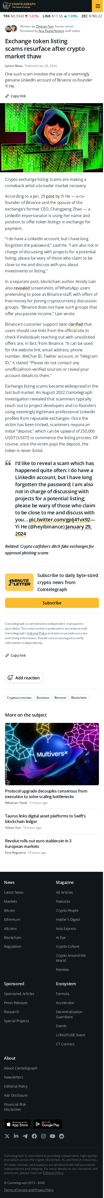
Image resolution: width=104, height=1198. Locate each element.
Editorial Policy (37, 633)
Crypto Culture (68, 946)
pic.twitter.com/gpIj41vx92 (59, 519)
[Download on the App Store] (17, 1124)
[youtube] (52, 1137)
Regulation (12, 946)
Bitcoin (9, 910)
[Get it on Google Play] (48, 1124)
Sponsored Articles (19, 993)
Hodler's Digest (68, 919)
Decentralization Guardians (69, 1014)
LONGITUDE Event (70, 1034)
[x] (7, 1137)
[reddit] (62, 1137)
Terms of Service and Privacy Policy (29, 1190)
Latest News (14, 66)
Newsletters (13, 1077)
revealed (22, 288)
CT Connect (65, 1044)
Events (61, 1025)
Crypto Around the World (71, 958)
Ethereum (12, 919)
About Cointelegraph (20, 1068)
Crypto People (67, 910)
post (50, 196)
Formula (62, 993)
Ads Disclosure (16, 1095)
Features (63, 901)
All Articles (64, 892)
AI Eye (61, 937)
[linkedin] (16, 1137)
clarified (75, 324)
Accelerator (65, 1002)
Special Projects (16, 1020)
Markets (10, 901)
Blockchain (12, 937)
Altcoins (10, 928)
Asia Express (66, 928)
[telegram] (25, 1137)
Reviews (62, 969)
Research (11, 1011)
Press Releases (16, 1002)
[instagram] (43, 1137)
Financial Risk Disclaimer (15, 1107)
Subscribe (52, 603)
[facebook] (34, 1137)
